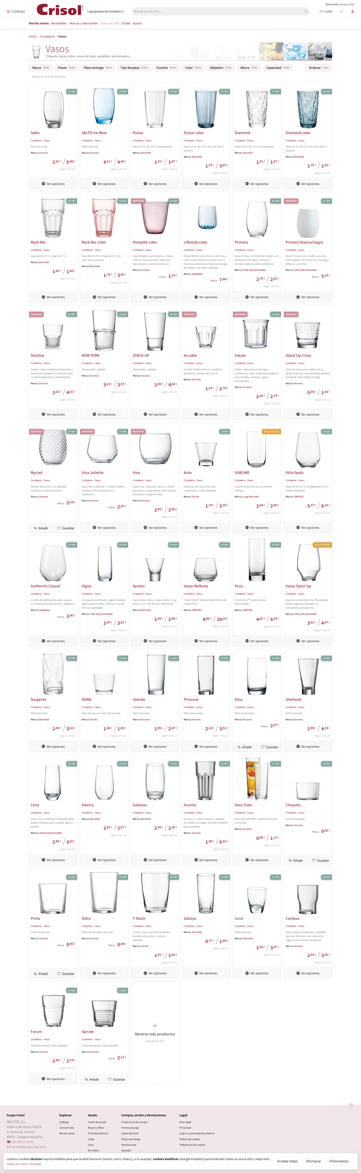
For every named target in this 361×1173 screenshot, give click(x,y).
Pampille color (145, 242)
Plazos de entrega (130, 1139)
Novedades (59, 23)
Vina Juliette (92, 473)
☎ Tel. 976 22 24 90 (20, 1142)
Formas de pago (130, 1128)
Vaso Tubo (243, 805)
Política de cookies (189, 1139)
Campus (293, 918)
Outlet (126, 23)
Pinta (35, 918)
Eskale (240, 355)
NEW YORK (91, 355)
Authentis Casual (45, 586)
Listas (328, 11)
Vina (136, 473)
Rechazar (313, 1161)
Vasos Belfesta (196, 586)
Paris (239, 586)
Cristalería (47, 36)
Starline (37, 355)
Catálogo (64, 1122)
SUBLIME (242, 473)
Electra (88, 805)
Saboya (190, 918)
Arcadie (190, 355)
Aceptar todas (287, 1161)
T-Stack (139, 918)
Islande (139, 699)
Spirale (88, 1032)
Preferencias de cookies (192, 1145)
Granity (190, 805)
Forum (36, 1032)
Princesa (191, 699)
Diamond (242, 133)
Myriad (36, 473)
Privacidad (185, 1128)
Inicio (33, 36)
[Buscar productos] (306, 11)
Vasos (46, 140)
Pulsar (138, 133)
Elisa (239, 699)
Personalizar (339, 1161)
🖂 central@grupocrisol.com (26, 1147)
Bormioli (146, 153)
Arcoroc (43, 153)
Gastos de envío (130, 1133)
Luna (239, 918)
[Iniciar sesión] (353, 11)
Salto (35, 133)
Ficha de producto (98, 1133)
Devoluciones (128, 1145)
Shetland (293, 699)
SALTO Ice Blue (94, 133)
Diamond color (298, 133)
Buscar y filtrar (96, 1128)
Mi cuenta (93, 1150)
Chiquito (293, 805)
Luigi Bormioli (251, 497)
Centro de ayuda (97, 1122)
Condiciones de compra (134, 1122)
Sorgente (38, 699)
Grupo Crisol (347, 4)
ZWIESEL (299, 497)
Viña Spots (295, 473)
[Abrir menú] (16, 11)
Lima (35, 805)
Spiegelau (197, 274)
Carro (91, 1145)
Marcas (84, 23)
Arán (188, 473)
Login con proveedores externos (197, 1133)
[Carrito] (341, 11)
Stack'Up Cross (298, 355)
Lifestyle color (195, 242)
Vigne (86, 586)
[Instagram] (351, 1106)
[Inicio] (60, 11)
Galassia (140, 805)
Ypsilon (139, 586)
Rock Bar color (94, 242)
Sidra (86, 918)
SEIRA (87, 699)
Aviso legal (185, 1122)
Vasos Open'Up (298, 586)
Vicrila (195, 497)
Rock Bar (38, 242)
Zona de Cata (110, 23)
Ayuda (137, 23)
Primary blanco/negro (304, 242)
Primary (241, 242)
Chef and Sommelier (254, 270)
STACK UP (141, 355)
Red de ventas (39, 23)
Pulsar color (194, 133)
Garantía (126, 1150)
